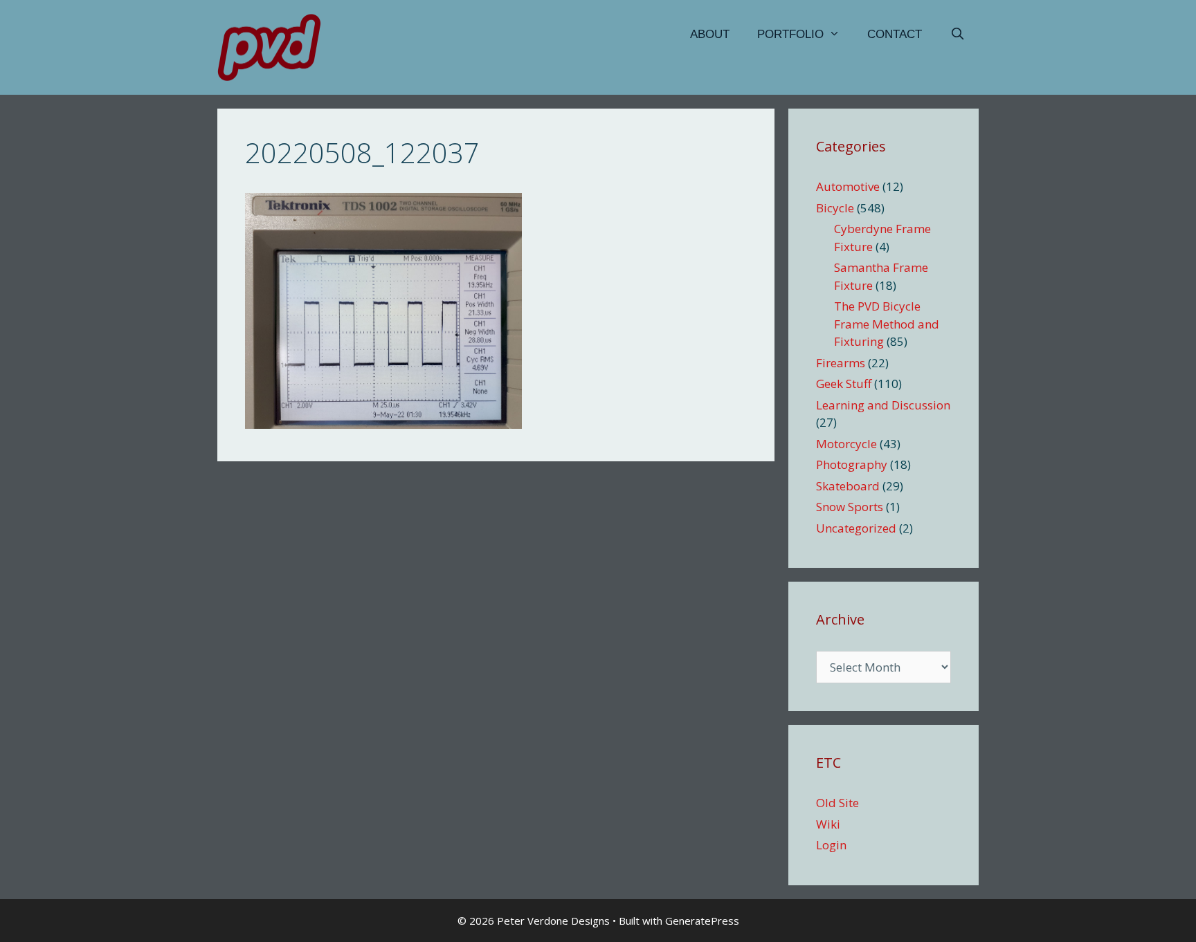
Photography (851, 464)
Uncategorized (856, 528)
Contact (894, 34)
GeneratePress (702, 920)
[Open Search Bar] (957, 34)
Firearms (840, 363)
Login (831, 845)
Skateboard (848, 486)
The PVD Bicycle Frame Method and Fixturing (886, 323)
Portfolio (790, 34)
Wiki (828, 824)
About (710, 34)
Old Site (837, 803)
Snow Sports (849, 507)
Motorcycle (846, 444)
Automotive (848, 186)
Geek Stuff (843, 383)
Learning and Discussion (883, 405)
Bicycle (835, 208)
